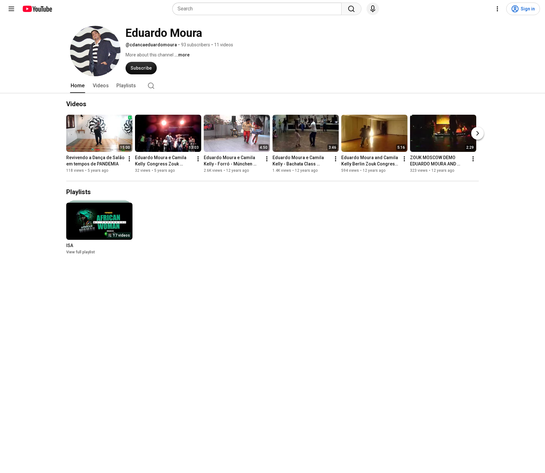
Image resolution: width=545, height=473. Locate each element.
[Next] (477, 133)
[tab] (77, 85)
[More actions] (129, 159)
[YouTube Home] (37, 9)
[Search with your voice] (372, 9)
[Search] (351, 9)
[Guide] (11, 9)
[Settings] (497, 9)
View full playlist (80, 252)
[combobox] (259, 9)
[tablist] (272, 85)
